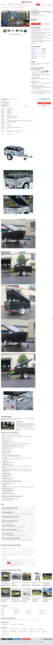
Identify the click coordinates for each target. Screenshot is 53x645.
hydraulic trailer (28, 611)
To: (6, 551)
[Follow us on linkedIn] (51, 639)
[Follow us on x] (45, 639)
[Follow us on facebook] (43, 639)
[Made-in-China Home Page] (26, 2)
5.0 (41, 100)
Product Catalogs (16, 607)
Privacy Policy (42, 642)
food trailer (15, 613)
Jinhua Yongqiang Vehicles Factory (36, 14)
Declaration (37, 642)
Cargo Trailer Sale (30, 631)
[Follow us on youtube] (48, 639)
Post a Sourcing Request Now (12, 564)
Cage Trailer (16, 457)
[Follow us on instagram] (46, 639)
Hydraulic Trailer (20, 459)
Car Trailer (14, 7)
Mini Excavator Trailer (25, 582)
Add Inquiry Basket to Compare (15, 34)
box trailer (40, 609)
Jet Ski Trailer (14, 459)
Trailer (11, 7)
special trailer (28, 609)
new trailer (2, 609)
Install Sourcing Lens (26, 639)
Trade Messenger (17, 639)
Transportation (6, 7)
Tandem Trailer (4, 459)
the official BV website (25, 418)
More (2, 635)
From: (6, 548)
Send (9, 562)
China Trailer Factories (5, 629)
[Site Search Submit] (38, 5)
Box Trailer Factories (14, 629)
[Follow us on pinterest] (49, 639)
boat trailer (3, 613)
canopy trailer (41, 611)
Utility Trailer (25, 457)
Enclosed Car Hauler (5, 624)
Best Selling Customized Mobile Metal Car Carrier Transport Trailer (15, 599)
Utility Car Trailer (13, 624)
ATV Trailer (21, 457)
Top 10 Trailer (38, 631)
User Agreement (32, 642)
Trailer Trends (44, 631)
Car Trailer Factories (32, 629)
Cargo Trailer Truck (41, 629)
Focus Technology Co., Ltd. (19, 642)
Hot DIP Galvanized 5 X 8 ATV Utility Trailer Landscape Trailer (26, 599)
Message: (5, 554)
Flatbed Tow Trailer (21, 7)
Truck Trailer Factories (23, 629)
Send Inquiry (36, 23)
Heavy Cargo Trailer (13, 631)
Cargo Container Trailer (22, 631)
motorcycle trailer (42, 613)
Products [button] (10, 4)
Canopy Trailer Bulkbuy (5, 634)
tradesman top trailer (17, 611)
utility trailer (3, 611)
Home (2, 7)
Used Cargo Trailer (5, 631)
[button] (1, 1)
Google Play (10, 639)
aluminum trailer (16, 609)
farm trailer (28, 613)
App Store (4, 639)
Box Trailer (12, 457)
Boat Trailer (10, 459)
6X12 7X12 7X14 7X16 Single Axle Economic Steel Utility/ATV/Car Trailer (5, 583)
